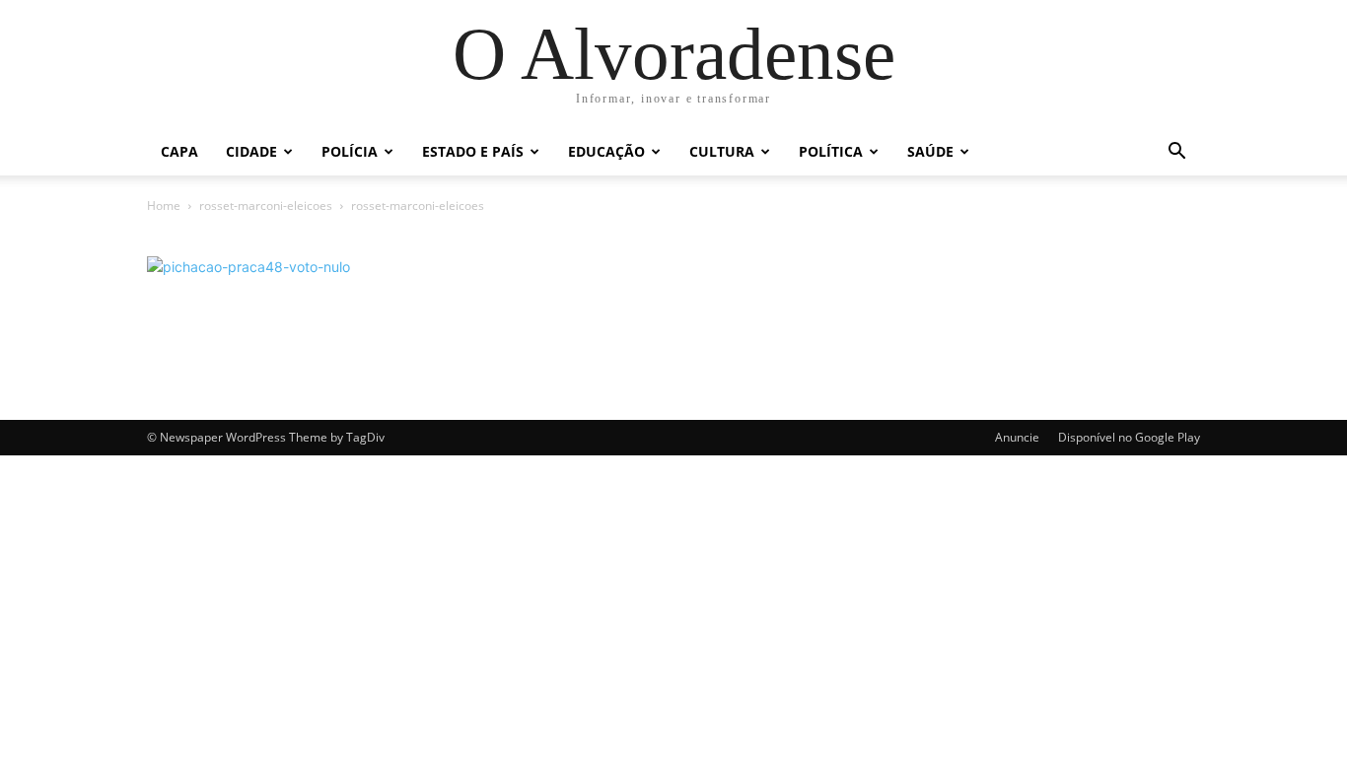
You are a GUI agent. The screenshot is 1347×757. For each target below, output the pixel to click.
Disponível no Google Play (1129, 437)
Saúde (930, 151)
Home (163, 205)
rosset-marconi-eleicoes (265, 205)
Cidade (251, 151)
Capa (179, 151)
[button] (1176, 153)
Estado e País (473, 151)
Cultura (721, 151)
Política (831, 151)
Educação (606, 151)
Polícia (349, 151)
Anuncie (1017, 437)
